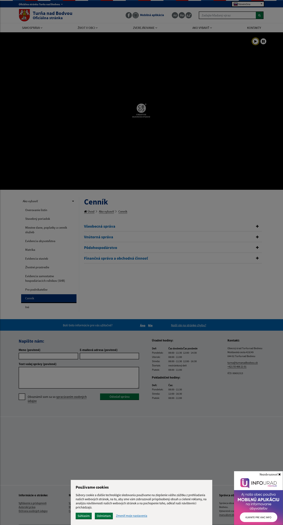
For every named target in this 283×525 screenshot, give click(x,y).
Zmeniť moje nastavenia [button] (131, 515)
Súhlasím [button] (84, 516)
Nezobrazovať (269, 474)
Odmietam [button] (104, 516)
